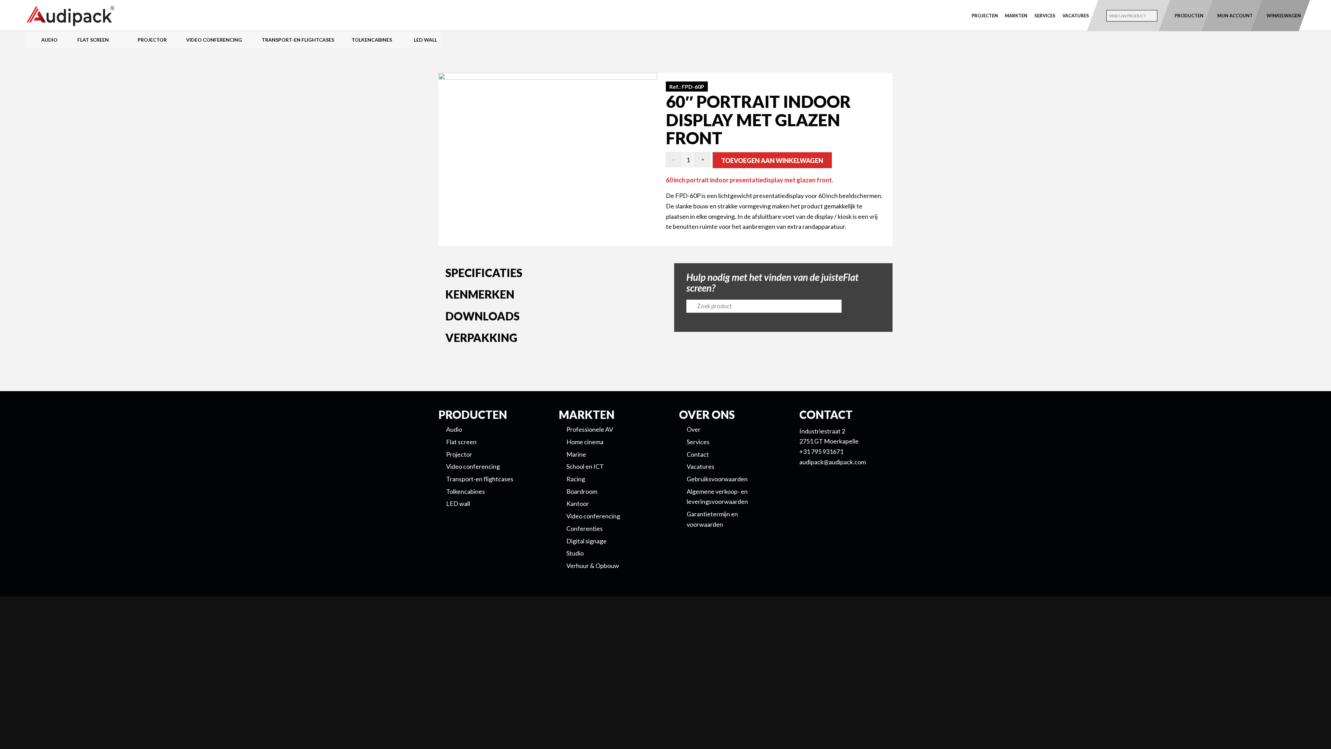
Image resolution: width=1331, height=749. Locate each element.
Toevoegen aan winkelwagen (772, 160)
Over (694, 429)
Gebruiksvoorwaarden (717, 479)
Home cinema (584, 442)
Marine (576, 454)
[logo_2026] (96, 16)
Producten (1189, 15)
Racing (575, 479)
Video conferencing (593, 516)
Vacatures (1075, 15)
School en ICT (585, 466)
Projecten (985, 15)
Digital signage (586, 541)
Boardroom (581, 491)
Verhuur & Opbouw (592, 565)
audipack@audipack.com (832, 462)
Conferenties (584, 528)
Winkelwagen (1284, 15)
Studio (575, 553)
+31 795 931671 (821, 451)
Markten (1016, 15)
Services (1044, 15)
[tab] (547, 274)
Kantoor (577, 503)
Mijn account (1235, 15)
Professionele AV (589, 429)
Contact (698, 454)
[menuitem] (984, 15)
